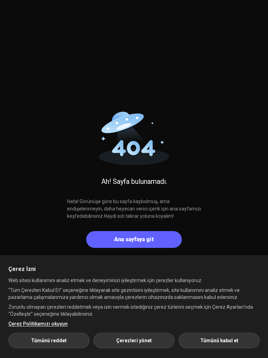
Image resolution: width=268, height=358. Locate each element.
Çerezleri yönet (134, 340)
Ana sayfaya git (134, 239)
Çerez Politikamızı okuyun (38, 324)
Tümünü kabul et (219, 340)
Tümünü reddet (49, 340)
